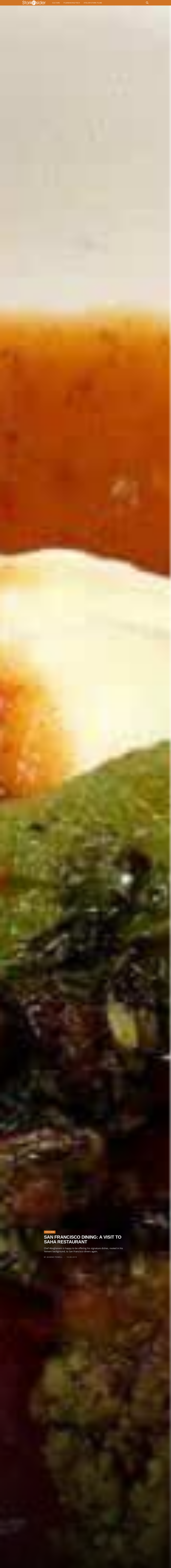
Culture (56, 3)
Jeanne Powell (55, 1257)
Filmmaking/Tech (72, 3)
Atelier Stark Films (93, 3)
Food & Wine (49, 1232)
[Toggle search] (147, 3)
